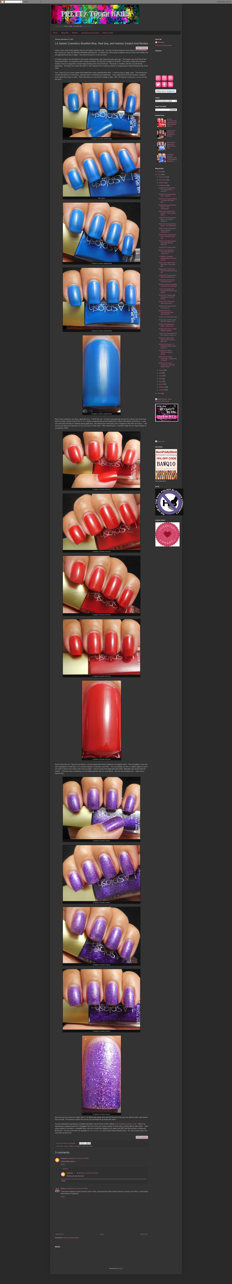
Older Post (144, 1234)
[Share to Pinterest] (89, 1143)
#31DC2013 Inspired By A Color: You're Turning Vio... (167, 236)
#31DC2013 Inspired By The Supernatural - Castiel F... (167, 189)
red (87, 1146)
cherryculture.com (96, 1131)
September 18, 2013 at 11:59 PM (87, 1173)
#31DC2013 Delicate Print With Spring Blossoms (167, 276)
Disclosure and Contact (90, 33)
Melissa (63, 1188)
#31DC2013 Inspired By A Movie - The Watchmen (167, 224)
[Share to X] (85, 1143)
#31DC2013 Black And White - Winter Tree (166, 325)
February (162, 387)
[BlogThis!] (82, 1143)
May (160, 379)
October (162, 183)
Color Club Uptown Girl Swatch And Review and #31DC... (168, 290)
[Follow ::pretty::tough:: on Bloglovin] (165, 92)
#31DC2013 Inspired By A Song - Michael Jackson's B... (167, 230)
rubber (91, 1146)
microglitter (78, 1146)
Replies (65, 1169)
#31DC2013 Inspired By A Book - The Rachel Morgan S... (167, 219)
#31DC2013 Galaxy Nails (167, 247)
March (161, 384)
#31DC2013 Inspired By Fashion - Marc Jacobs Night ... (167, 213)
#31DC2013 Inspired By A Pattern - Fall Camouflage (167, 206)
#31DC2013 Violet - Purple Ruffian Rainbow (168, 329)
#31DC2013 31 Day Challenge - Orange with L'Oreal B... (168, 358)
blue (62, 1146)
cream (65, 1146)
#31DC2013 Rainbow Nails (168, 317)
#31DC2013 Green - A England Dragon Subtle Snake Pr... (167, 346)
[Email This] (80, 1143)
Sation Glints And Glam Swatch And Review (171, 133)
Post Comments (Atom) (71, 1238)
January (162, 390)
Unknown (64, 1158)
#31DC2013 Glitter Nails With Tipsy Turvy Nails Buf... (167, 264)
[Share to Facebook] (87, 1143)
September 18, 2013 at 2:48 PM (78, 1158)
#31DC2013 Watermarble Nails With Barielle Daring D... (167, 242)
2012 (159, 393)
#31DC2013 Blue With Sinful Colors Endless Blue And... (167, 339)
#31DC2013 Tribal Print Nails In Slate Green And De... (168, 270)
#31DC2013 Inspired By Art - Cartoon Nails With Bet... (168, 200)
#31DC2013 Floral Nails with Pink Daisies (167, 280)
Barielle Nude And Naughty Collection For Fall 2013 (168, 285)
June (161, 376)
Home (55, 33)
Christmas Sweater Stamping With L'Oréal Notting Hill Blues (172, 158)
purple (83, 1146)
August (161, 370)
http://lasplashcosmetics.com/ (125, 1124)
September (163, 185)
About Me (65, 33)
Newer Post (59, 1234)
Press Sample (142, 48)
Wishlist (75, 33)
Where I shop (108, 33)
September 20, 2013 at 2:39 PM (77, 1188)
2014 (159, 172)
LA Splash (71, 1146)
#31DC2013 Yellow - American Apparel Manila (166, 352)
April (161, 381)
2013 (159, 174)
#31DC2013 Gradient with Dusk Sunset (167, 307)
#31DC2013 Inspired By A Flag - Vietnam (167, 195)
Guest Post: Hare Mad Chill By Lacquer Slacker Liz (168, 334)
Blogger (120, 1268)
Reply (63, 1164)
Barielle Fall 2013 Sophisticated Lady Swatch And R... (166, 312)
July (160, 373)
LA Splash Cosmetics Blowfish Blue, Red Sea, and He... (168, 258)
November (162, 180)
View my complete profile (163, 45)
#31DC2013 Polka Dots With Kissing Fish (171, 145)
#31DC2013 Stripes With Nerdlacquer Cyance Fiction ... (167, 297)
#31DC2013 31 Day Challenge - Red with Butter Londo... (167, 364)
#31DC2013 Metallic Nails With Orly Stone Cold (167, 320)
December (162, 177)
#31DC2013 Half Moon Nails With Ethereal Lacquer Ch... (166, 252)
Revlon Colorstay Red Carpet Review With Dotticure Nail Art (172, 122)
